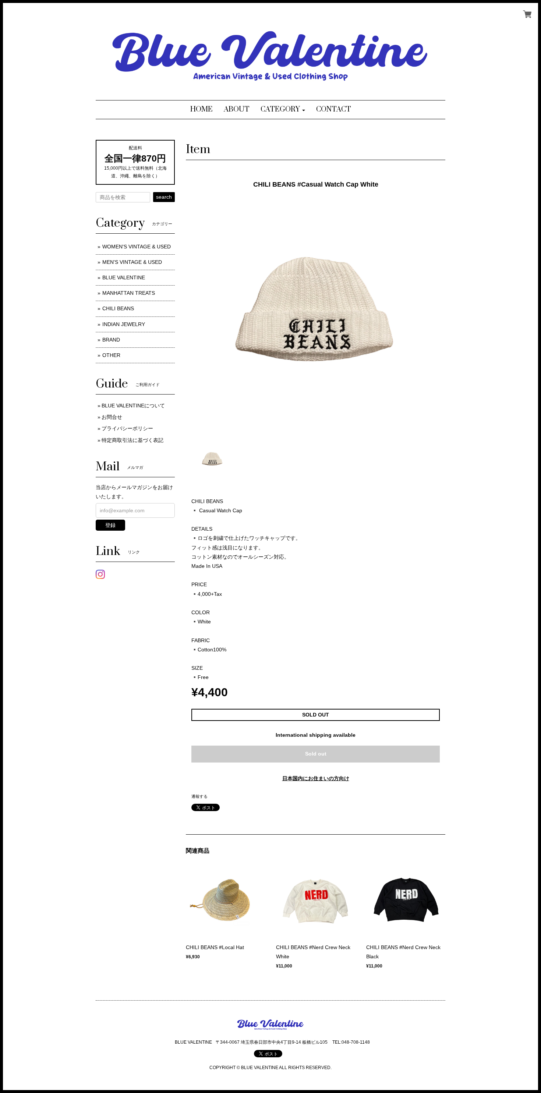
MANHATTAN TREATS (128, 293)
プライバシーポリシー (127, 428)
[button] (283, 109)
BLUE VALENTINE (123, 277)
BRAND (111, 340)
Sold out (315, 754)
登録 (110, 525)
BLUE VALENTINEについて (133, 405)
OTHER (111, 355)
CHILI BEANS (118, 308)
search (164, 197)
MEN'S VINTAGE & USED (132, 262)
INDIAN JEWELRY (123, 324)
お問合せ (112, 417)
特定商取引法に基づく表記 (132, 440)
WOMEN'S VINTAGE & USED (136, 247)
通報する (199, 796)
